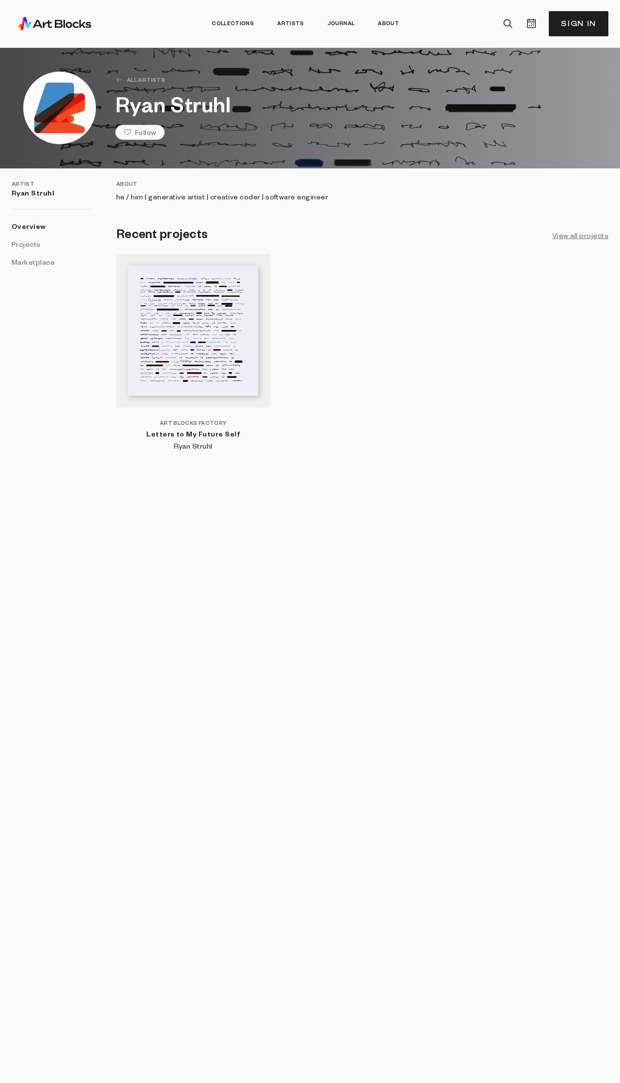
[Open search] (508, 24)
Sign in (578, 23)
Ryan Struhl (193, 445)
